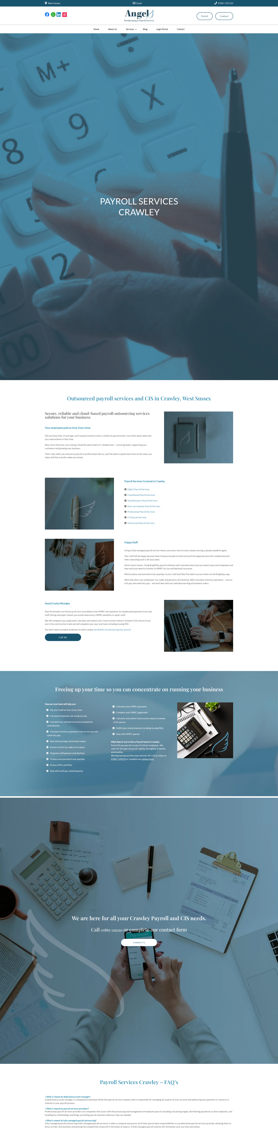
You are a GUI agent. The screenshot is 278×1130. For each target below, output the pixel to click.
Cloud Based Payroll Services (141, 495)
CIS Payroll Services (137, 517)
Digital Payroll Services (138, 489)
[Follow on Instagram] (64, 14)
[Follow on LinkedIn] (58, 14)
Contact (224, 16)
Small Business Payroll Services (142, 500)
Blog (145, 29)
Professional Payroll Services (141, 511)
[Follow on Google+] (53, 14)
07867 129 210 (225, 3)
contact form (148, 759)
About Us (112, 29)
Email (139, 3)
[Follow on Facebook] (47, 14)
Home (96, 29)
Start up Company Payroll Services (143, 506)
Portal (204, 16)
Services (130, 29)
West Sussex (54, 3)
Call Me (63, 637)
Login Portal (162, 29)
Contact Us (139, 942)
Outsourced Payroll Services (140, 523)
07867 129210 (118, 759)
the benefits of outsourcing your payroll (112, 629)
